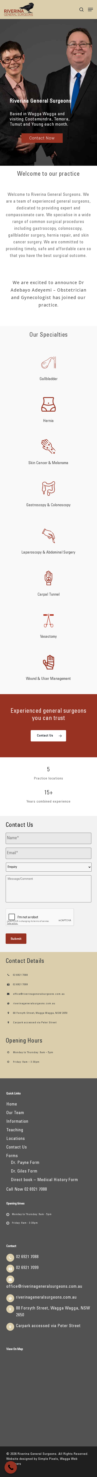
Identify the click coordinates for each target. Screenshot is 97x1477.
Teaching (14, 1130)
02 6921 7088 (20, 975)
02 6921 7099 (20, 984)
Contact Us (16, 1147)
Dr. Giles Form (24, 1171)
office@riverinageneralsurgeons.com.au (38, 994)
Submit (16, 938)
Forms (12, 1156)
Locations (15, 1139)
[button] (90, 9)
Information (17, 1122)
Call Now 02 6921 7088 (26, 1189)
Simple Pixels (48, 1459)
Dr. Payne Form (25, 1163)
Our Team (15, 1113)
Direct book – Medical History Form (44, 1180)
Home (11, 1104)
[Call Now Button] (11, 1467)
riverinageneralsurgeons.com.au (33, 1003)
